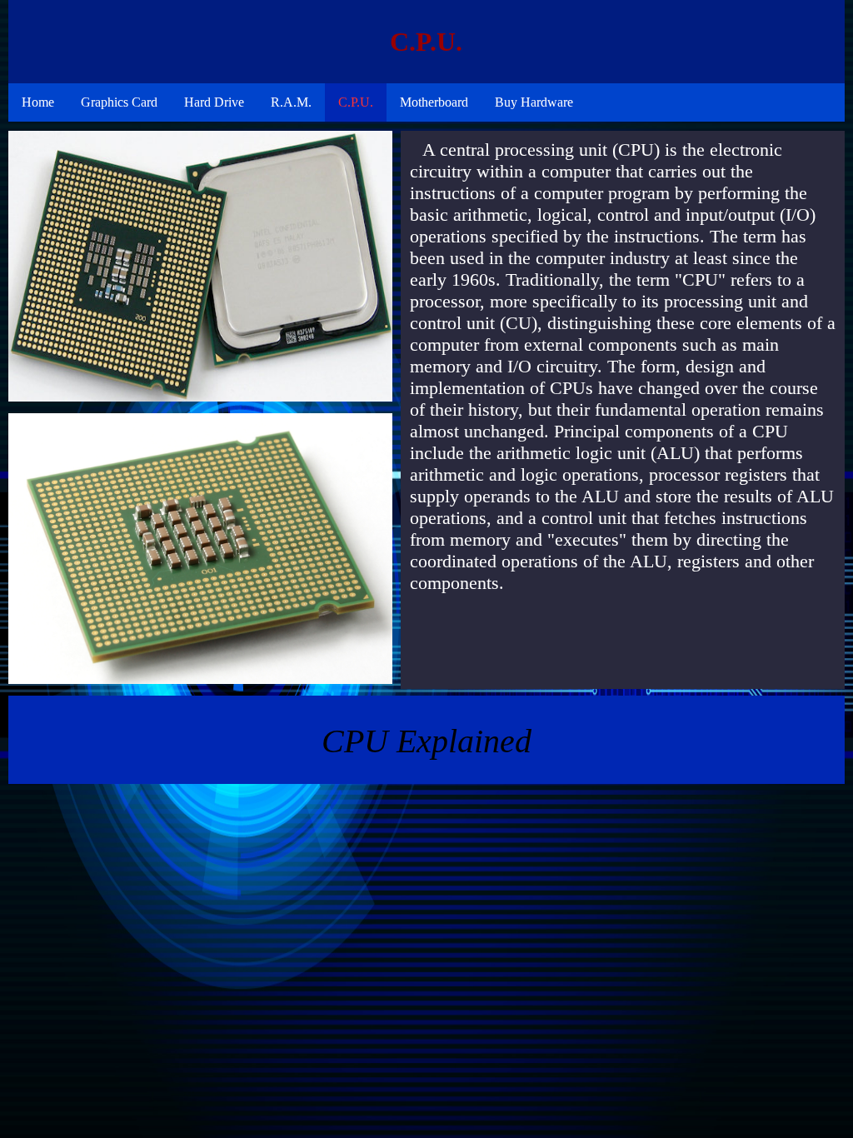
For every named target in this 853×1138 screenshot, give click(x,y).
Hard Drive (214, 102)
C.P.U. (355, 102)
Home (38, 102)
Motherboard (434, 102)
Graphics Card (119, 102)
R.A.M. (291, 102)
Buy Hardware (534, 102)
